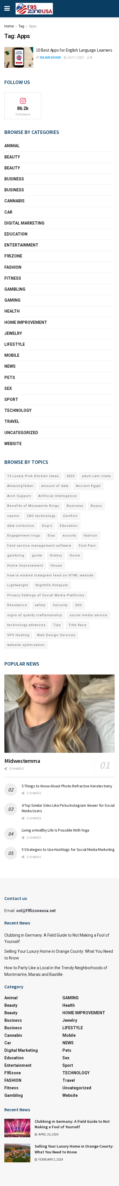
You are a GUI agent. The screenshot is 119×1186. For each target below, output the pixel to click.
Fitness (12, 278)
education (15, 234)
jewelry (13, 333)
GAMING (12, 300)
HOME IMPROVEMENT (25, 322)
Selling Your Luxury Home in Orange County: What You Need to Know (74, 1149)
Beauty (12, 157)
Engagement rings (23, 535)
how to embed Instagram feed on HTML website (50, 575)
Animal (12, 145)
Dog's (47, 526)
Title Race (77, 625)
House (56, 565)
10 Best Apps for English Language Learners (74, 50)
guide (37, 555)
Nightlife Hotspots (52, 585)
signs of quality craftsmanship (34, 615)
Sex (8, 388)
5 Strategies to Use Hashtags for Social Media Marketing (68, 849)
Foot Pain (87, 546)
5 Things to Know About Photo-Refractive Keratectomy (67, 786)
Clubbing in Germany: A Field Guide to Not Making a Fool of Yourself (72, 1124)
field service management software (39, 546)
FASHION (12, 267)
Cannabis (14, 201)
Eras (51, 535)
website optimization (26, 645)
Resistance (17, 605)
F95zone (13, 256)
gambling (15, 555)
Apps (33, 26)
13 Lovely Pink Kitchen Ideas (33, 476)
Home (9, 26)
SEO (78, 605)
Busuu (96, 506)
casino (13, 516)
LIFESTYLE (14, 344)
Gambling (14, 289)
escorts (69, 535)
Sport (11, 399)
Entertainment (21, 245)
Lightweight (17, 585)
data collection (20, 526)
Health (12, 311)
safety (40, 605)
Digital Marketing (24, 223)
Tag (21, 26)
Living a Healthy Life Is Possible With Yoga (55, 830)
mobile (11, 355)
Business (14, 179)
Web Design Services (56, 635)
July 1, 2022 (75, 57)
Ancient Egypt (88, 486)
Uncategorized (21, 432)
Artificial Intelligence (57, 496)
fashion (90, 535)
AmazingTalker (20, 486)
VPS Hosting (18, 635)
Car (8, 212)
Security (60, 605)
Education (69, 526)
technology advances (26, 625)
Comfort (70, 516)
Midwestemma (22, 760)
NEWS (10, 366)
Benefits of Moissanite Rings (33, 506)
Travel (11, 421)
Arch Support (19, 496)
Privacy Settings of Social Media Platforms (45, 595)
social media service (88, 615)
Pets (9, 377)
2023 (70, 476)
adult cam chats (96, 476)
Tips (57, 625)
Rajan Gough (50, 57)
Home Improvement (25, 565)
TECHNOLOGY (17, 410)
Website (13, 443)
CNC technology (41, 516)
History (56, 555)
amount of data (54, 486)
